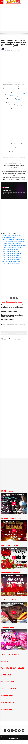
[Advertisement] (14, 18)
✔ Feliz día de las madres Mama (10, 251)
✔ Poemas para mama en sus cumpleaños (14, 245)
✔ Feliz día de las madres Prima (10, 264)
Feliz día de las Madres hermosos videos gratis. (13, 38)
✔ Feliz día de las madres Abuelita (11, 253)
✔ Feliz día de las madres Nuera (10, 260)
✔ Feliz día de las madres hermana (11, 247)
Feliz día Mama (22, 38)
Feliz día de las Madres (10, 38)
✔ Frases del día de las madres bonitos (12, 239)
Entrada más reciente (21, 333)
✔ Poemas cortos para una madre (11, 243)
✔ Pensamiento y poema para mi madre (13, 241)
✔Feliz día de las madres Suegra (10, 261)
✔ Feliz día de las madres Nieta (10, 255)
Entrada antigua (6, 333)
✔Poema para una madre (8, 237)
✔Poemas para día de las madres (11, 235)
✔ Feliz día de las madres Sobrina (11, 258)
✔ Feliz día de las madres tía (9, 249)
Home (2, 38)
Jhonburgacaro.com (14, 738)
